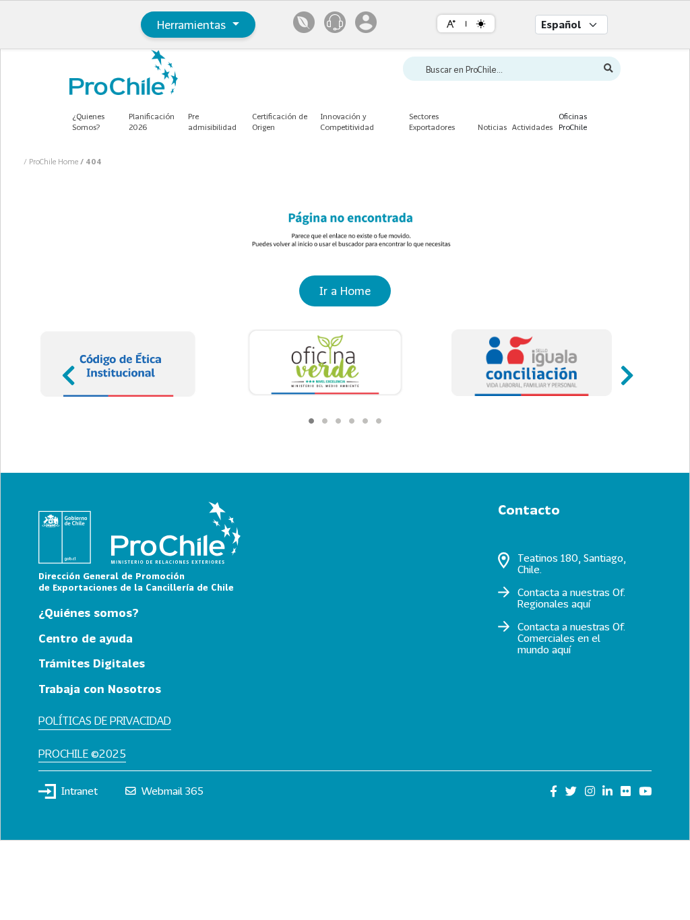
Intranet (79, 791)
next (623, 369)
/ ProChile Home (52, 161)
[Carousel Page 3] (338, 421)
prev (67, 369)
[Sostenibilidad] (304, 22)
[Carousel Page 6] (378, 421)
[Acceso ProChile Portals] (366, 22)
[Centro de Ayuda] (335, 22)
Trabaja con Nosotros (99, 689)
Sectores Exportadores (432, 122)
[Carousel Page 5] (365, 421)
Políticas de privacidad (104, 720)
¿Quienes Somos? (88, 122)
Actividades (532, 127)
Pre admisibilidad (212, 122)
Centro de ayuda (85, 638)
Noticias (492, 127)
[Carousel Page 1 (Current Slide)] (311, 421)
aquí (580, 603)
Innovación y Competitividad (347, 122)
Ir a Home (345, 291)
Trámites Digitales (91, 663)
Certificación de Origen (279, 122)
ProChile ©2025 (82, 753)
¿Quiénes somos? (88, 612)
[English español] (571, 24)
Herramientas (193, 25)
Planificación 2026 (152, 122)
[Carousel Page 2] (324, 421)
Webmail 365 (172, 791)
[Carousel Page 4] (351, 421)
